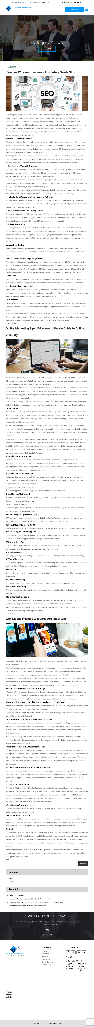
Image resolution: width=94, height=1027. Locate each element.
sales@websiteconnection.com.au (45, 2)
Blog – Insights (47, 962)
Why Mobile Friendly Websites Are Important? (37, 618)
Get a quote (74, 10)
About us (45, 953)
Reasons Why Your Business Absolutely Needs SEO (40, 72)
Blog (10, 878)
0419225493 (19, 2)
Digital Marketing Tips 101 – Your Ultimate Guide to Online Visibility (36, 902)
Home (44, 951)
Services (45, 956)
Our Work (46, 959)
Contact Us (47, 49)
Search (9, 859)
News (11, 881)
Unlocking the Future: (17, 895)
